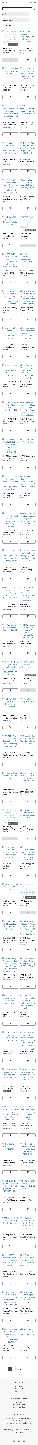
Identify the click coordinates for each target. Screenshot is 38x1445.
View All (8, 25)
